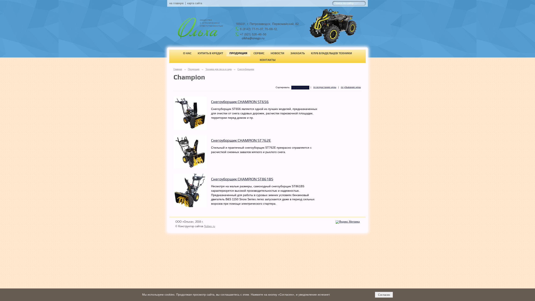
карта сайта (194, 3)
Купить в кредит (210, 53)
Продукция (238, 53)
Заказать (297, 53)
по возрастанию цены (324, 87)
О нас (187, 53)
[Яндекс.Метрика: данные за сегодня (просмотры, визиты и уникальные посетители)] (348, 222)
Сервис (258, 53)
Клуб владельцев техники (331, 53)
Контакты (267, 59)
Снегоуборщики (245, 69)
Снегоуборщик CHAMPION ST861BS (242, 179)
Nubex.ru (209, 226)
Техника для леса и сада (218, 69)
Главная (177, 69)
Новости (277, 53)
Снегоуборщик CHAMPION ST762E (241, 140)
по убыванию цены (351, 87)
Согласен (384, 294)
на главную (176, 3)
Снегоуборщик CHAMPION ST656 (240, 101)
